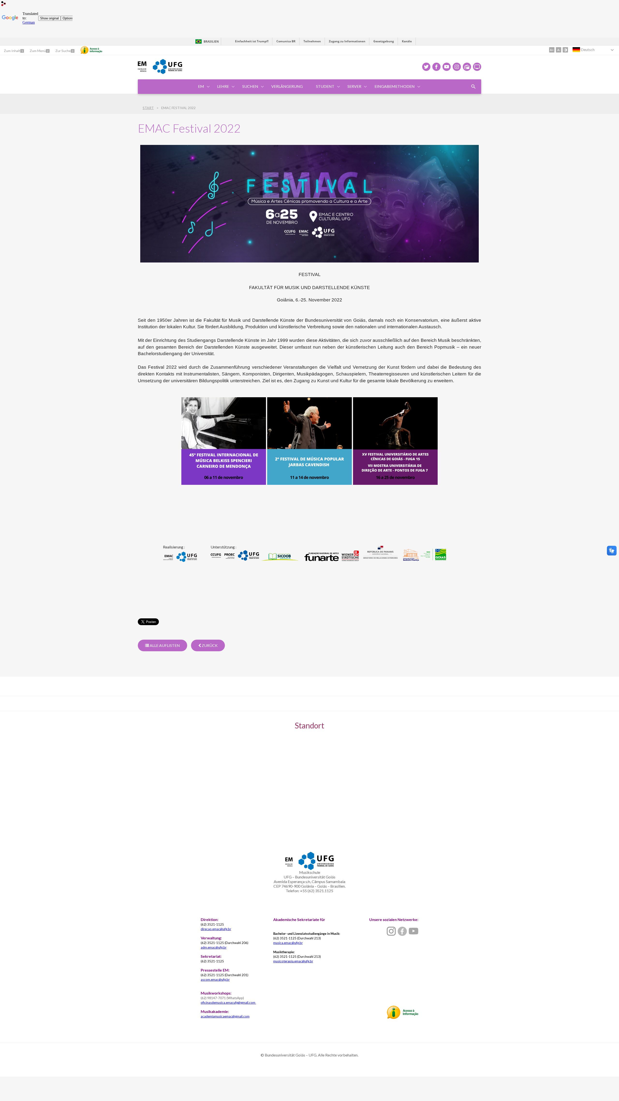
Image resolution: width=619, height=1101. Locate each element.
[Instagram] (457, 67)
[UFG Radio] (467, 67)
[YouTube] (446, 67)
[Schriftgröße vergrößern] (551, 49)
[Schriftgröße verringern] (558, 49)
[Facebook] (436, 67)
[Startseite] (143, 70)
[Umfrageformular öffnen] (473, 87)
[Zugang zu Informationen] (91, 50)
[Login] (3, 4)
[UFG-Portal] (167, 72)
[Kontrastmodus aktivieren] (565, 49)
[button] (201, 86)
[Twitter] (426, 67)
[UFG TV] (477, 67)
